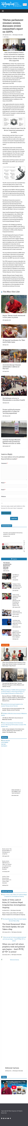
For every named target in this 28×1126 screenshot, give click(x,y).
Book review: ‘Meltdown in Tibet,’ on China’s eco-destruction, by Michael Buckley (6, 865)
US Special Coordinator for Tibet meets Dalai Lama (14, 341)
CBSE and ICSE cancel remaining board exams (17, 613)
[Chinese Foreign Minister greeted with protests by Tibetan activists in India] (14, 421)
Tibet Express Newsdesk (18, 34)
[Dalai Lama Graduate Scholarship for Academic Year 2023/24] (12, 538)
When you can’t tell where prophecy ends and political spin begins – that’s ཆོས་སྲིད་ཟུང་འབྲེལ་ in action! (13, 948)
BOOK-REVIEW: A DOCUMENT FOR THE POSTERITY (16, 791)
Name (3, 482)
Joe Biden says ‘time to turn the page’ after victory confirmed (17, 623)
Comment (4, 463)
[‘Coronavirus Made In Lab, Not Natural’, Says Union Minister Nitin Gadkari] (6, 632)
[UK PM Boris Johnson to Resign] (6, 576)
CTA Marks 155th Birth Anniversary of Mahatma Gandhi (12, 718)
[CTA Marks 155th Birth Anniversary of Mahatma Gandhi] (14, 714)
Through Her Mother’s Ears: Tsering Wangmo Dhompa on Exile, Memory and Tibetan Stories (13, 685)
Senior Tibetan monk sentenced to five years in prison (14, 316)
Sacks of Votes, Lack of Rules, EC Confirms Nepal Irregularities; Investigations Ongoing (14, 904)
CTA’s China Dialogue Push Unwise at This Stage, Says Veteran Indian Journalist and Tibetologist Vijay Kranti (13, 664)
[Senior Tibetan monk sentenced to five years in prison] (14, 296)
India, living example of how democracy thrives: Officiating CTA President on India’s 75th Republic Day (16, 600)
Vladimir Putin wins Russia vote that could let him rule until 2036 (17, 586)
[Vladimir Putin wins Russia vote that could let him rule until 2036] (6, 585)
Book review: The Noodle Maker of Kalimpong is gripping (7, 851)
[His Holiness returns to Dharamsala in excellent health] (14, 376)
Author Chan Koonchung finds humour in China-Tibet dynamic (6, 880)
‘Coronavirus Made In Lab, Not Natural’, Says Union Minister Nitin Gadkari (16, 634)
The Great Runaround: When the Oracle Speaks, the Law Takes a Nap (14, 926)
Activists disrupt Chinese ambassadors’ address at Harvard (12, 366)
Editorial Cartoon (12, 1068)
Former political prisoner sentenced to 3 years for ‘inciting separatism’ (11, 411)
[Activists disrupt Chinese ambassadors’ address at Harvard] (14, 350)
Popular (14, 559)
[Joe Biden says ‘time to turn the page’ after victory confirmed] (6, 622)
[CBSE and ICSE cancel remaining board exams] (6, 613)
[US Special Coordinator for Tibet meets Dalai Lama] (14, 325)
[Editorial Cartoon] (14, 1012)
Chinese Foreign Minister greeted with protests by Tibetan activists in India (12, 441)
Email (3, 489)
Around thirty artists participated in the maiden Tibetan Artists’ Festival (13, 709)
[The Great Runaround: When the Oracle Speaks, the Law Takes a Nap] (14, 920)
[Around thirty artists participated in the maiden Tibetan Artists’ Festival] (14, 705)
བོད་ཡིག (24, 4)
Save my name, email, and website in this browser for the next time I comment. (13, 507)
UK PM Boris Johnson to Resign (15, 576)
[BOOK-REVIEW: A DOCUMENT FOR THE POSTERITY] (5, 793)
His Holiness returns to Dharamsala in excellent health (14, 399)
